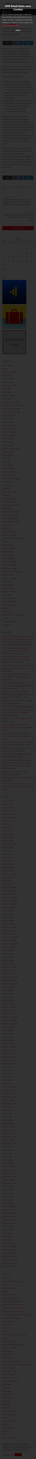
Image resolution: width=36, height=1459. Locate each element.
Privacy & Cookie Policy (10, 25)
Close (18, 30)
